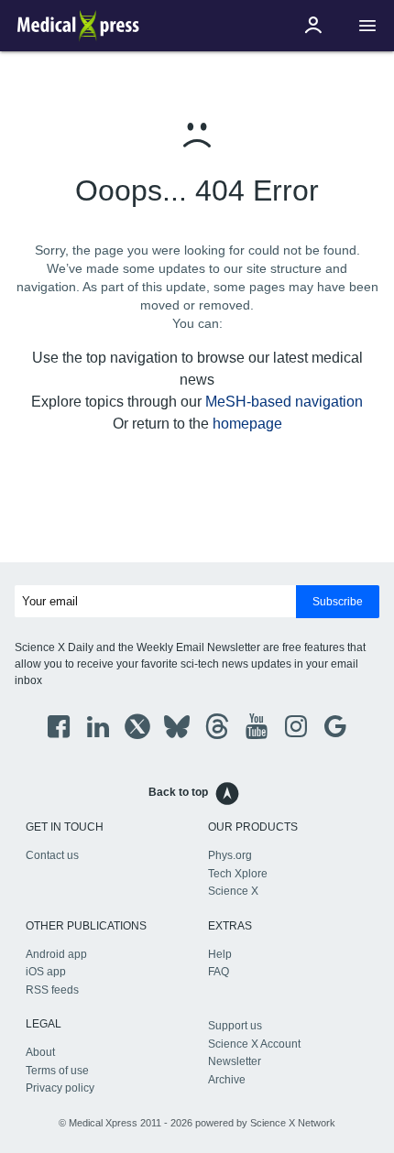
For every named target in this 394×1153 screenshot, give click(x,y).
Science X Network (292, 1122)
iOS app (46, 971)
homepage (247, 423)
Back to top (178, 792)
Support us (235, 1025)
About (40, 1052)
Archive (227, 1079)
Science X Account (254, 1044)
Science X (233, 891)
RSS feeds (52, 990)
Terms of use (57, 1070)
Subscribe (337, 601)
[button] (367, 26)
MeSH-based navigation (284, 401)
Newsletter (234, 1061)
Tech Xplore (238, 873)
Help (220, 954)
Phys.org (230, 855)
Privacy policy (60, 1088)
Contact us (52, 855)
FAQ (218, 971)
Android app (56, 954)
